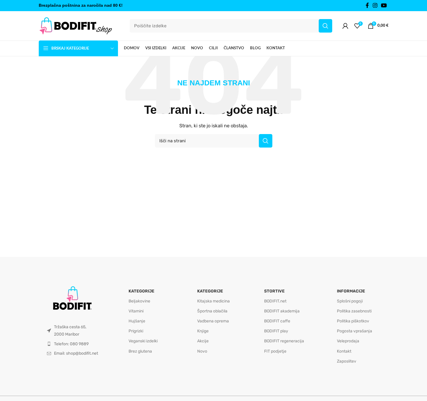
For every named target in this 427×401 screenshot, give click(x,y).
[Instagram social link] (375, 5)
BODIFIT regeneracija (284, 341)
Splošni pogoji (350, 301)
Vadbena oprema (213, 321)
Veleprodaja (348, 341)
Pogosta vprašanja (354, 331)
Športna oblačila (212, 311)
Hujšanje (137, 321)
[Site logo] (75, 25)
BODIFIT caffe (277, 321)
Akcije (203, 341)
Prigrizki (136, 331)
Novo (202, 351)
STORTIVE (274, 291)
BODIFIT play (276, 331)
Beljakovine (139, 301)
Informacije (351, 291)
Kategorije (141, 291)
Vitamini (136, 311)
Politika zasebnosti (354, 311)
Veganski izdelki (143, 341)
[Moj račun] (345, 26)
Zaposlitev (346, 361)
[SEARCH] (325, 26)
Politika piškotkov (353, 321)
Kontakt (344, 351)
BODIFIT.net (275, 301)
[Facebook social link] (367, 5)
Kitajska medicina (213, 301)
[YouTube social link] (384, 5)
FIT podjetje (275, 351)
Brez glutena (140, 351)
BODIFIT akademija (282, 311)
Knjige (203, 331)
